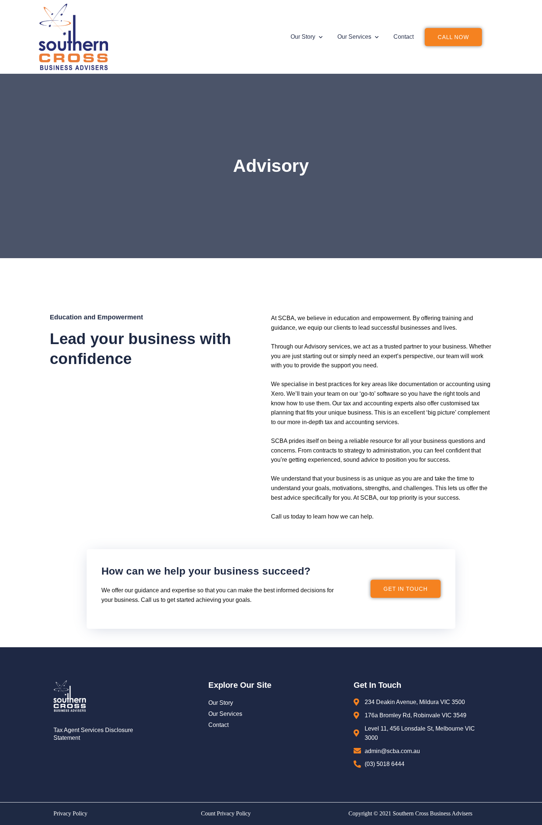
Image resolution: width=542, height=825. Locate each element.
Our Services (354, 37)
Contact (403, 37)
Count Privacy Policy (226, 813)
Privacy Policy (70, 813)
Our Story (303, 37)
